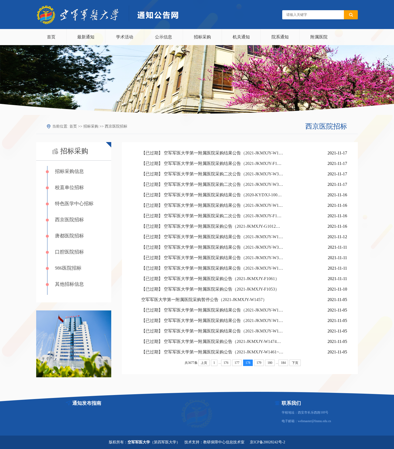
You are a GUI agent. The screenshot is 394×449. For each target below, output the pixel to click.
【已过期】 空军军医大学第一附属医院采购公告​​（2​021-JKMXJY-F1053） (210, 289)
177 (237, 363)
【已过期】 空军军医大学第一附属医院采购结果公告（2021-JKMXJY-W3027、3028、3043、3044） (212, 247)
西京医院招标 (116, 126)
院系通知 (280, 37)
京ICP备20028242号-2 (267, 442)
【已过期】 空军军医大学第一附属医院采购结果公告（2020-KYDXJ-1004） (212, 195)
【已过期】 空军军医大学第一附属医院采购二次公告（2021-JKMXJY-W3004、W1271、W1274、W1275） (212, 184)
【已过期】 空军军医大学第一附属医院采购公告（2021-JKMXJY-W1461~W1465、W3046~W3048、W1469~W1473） (212, 352)
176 (226, 363)
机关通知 (241, 37)
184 (283, 363)
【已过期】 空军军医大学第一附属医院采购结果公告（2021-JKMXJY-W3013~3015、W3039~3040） (212, 257)
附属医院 (319, 37)
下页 (295, 363)
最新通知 (85, 37)
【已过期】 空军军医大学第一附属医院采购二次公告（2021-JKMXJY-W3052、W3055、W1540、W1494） (212, 174)
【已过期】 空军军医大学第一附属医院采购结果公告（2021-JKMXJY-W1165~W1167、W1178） (212, 331)
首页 (51, 37)
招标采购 (202, 37)
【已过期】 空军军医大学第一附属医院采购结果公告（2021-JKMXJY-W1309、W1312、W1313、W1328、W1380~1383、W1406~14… (212, 268)
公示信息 (163, 37)
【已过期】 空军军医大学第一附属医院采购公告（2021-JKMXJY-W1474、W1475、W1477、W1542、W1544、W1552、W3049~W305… (212, 341)
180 (269, 363)
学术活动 (124, 37)
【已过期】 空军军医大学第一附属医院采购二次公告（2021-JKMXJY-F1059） (212, 215)
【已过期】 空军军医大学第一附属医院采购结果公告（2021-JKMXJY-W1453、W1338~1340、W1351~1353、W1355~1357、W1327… (212, 236)
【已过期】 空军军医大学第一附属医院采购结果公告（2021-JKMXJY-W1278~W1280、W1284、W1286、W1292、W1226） (212, 310)
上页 (204, 363)
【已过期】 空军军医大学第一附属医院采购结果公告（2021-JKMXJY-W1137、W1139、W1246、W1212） (212, 205)
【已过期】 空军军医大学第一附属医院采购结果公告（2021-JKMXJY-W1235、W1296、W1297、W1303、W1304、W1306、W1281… (212, 320)
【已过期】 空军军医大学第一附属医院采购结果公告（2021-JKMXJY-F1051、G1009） (212, 163)
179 (259, 363)
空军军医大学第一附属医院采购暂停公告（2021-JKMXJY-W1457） (204, 299)
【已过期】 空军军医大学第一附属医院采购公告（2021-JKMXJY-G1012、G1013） (212, 226)
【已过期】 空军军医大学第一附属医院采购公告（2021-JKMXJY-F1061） (210, 278)
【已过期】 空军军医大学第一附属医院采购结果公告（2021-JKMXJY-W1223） (212, 153)
